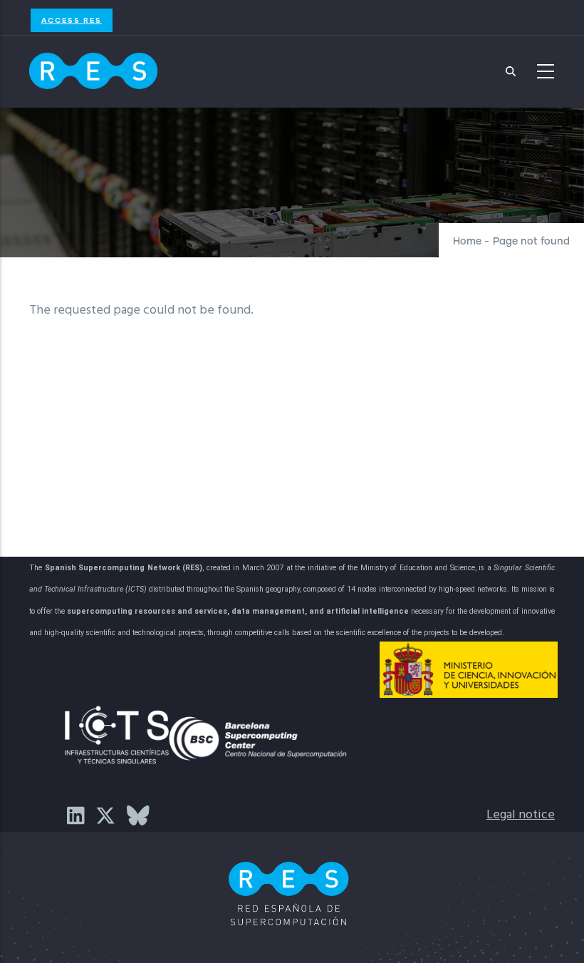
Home (467, 242)
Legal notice (520, 815)
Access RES (71, 20)
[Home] (93, 68)
